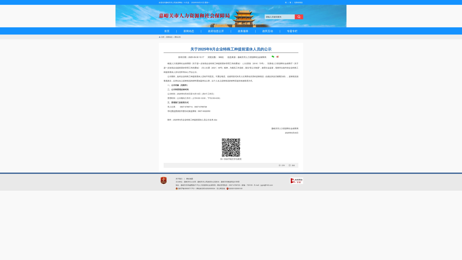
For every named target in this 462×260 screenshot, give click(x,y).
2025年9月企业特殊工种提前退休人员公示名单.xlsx (195, 119)
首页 (167, 31)
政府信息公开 (216, 31)
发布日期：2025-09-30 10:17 (191, 56)
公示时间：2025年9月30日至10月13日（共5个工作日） (191, 93)
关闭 (293, 165)
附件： (192, 119)
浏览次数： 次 (216, 56)
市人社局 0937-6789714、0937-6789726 (187, 106)
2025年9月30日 (291, 132)
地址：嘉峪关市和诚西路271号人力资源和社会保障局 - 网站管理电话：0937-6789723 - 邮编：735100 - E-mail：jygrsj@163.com (224, 185)
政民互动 (267, 31)
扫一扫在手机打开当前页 (231, 159)
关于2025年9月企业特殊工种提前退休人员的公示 (231, 49)
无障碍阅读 (298, 2)
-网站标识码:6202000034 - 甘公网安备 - (210, 188)
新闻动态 (188, 31)
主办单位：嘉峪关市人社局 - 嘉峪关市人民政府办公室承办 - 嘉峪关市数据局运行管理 (207, 181)
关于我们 (179, 178)
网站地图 (189, 178)
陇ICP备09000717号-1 (187, 188)
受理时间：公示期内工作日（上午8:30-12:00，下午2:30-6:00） (194, 98)
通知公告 (177, 37)
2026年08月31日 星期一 (200, 2)
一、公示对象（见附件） (178, 85)
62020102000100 (235, 188)
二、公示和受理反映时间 (178, 89)
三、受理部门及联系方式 (178, 102)
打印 (283, 165)
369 (220, 56)
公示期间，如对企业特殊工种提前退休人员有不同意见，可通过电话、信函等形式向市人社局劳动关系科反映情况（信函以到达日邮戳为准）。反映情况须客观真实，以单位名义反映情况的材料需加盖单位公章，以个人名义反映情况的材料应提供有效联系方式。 (231, 78)
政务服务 (243, 31)
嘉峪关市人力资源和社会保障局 (284, 128)
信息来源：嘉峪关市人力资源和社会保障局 (246, 56)
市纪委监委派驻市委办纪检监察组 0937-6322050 (188, 111)
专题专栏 (292, 31)
